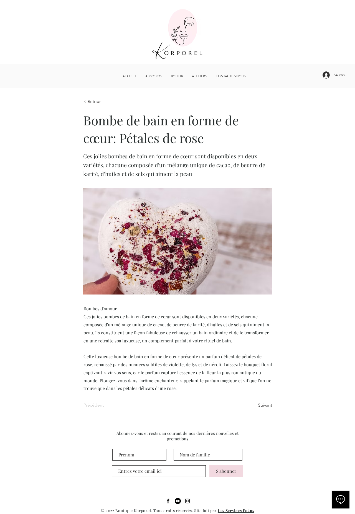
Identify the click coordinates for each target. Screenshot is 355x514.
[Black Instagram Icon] (187, 501)
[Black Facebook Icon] (168, 501)
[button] (101, 101)
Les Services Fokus (236, 510)
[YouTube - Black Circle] (178, 501)
